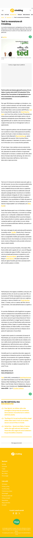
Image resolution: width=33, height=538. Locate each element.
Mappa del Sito (6, 502)
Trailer (20, 14)
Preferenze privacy (7, 491)
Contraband (10, 258)
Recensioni (13, 14)
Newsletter (5, 500)
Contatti (4, 505)
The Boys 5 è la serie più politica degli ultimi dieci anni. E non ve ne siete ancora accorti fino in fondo (18, 421)
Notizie (7, 14)
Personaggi (26, 14)
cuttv (4, 37)
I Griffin (13, 232)
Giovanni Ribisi (11, 256)
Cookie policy (5, 489)
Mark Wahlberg (21, 136)
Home (2, 17)
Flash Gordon (25, 300)
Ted (30, 110)
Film (2, 14)
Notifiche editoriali (7, 495)
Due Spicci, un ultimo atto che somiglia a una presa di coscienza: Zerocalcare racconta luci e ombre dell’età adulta (16, 411)
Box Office (5, 473)
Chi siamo (4, 484)
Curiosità (4, 466)
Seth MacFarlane (25, 377)
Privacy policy (5, 486)
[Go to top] (30, 533)
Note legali (5, 493)
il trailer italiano (18, 388)
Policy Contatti (6, 498)
